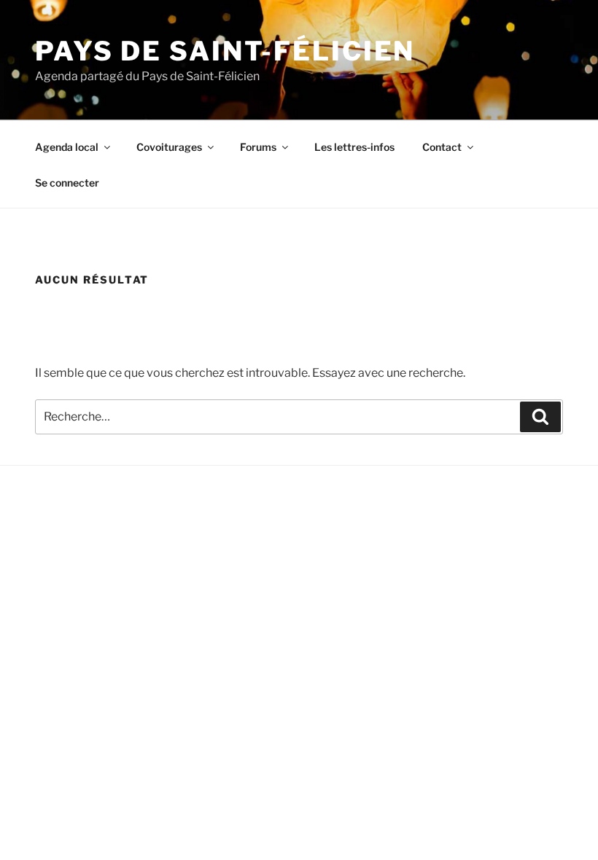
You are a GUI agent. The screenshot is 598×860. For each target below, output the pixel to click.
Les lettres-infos (354, 147)
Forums (258, 147)
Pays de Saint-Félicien (225, 51)
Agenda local (66, 147)
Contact (442, 147)
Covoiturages (169, 147)
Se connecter (67, 182)
